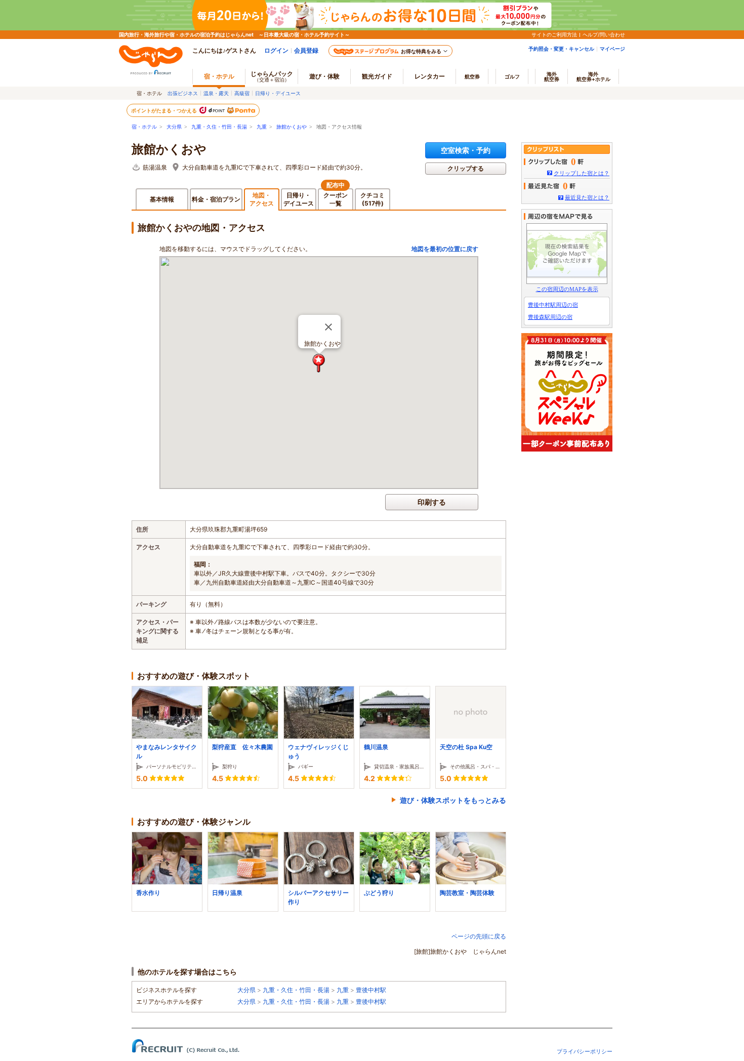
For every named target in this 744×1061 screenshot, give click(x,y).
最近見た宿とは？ (587, 197)
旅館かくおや (291, 127)
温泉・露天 (216, 93)
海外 (551, 76)
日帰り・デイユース (278, 93)
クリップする (465, 168)
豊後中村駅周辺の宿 (553, 305)
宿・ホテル (144, 127)
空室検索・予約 (465, 150)
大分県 (174, 127)
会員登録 (306, 50)
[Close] (328, 327)
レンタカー (430, 76)
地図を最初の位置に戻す (444, 249)
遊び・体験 (324, 76)
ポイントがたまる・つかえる (164, 110)
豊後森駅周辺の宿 (550, 317)
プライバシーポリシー (584, 1051)
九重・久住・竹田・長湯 (219, 127)
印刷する (432, 502)
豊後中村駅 (371, 990)
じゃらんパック (272, 76)
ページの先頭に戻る (478, 936)
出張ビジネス (183, 93)
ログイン (276, 50)
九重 (262, 127)
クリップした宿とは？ (581, 173)
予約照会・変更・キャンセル (561, 49)
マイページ (612, 49)
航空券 (472, 76)
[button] (319, 363)
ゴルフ (512, 76)
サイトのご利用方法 (554, 34)
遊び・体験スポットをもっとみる (453, 800)
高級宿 (242, 93)
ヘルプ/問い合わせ (604, 34)
